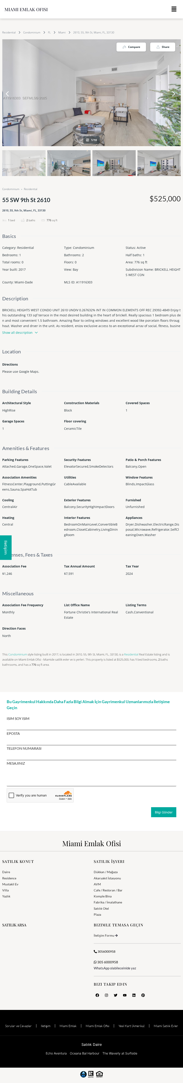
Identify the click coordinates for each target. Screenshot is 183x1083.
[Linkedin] (133, 995)
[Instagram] (106, 995)
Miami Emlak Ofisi (26, 9)
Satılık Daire (91, 1044)
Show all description (17, 332)
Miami (62, 32)
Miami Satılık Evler (166, 1026)
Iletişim (45, 1026)
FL (49, 32)
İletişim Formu (104, 935)
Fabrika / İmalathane (108, 902)
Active (141, 248)
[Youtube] (124, 995)
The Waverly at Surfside (119, 1053)
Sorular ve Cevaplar (18, 1026)
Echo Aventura (56, 1053)
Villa (5, 890)
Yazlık (6, 896)
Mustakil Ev (10, 884)
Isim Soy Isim (18, 718)
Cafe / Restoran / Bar (108, 890)
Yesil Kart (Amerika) (132, 1026)
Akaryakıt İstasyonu (107, 878)
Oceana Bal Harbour (84, 1053)
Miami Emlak (68, 1026)
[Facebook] (97, 995)
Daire (6, 872)
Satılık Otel (101, 908)
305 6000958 (107, 962)
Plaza (97, 914)
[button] (174, 9)
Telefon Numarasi (24, 748)
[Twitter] (115, 995)
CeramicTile (73, 428)
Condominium (31, 32)
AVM (97, 884)
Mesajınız (16, 763)
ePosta (13, 733)
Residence (9, 878)
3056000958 (106, 951)
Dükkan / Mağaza (106, 872)
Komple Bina (103, 896)
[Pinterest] (143, 995)
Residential (9, 32)
